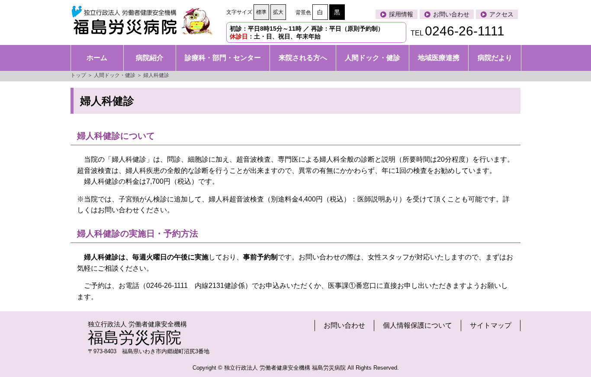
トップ (78, 75)
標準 (261, 12)
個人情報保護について (417, 325)
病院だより (495, 57)
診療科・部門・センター (223, 57)
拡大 (278, 12)
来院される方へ (303, 57)
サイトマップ (490, 325)
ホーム (97, 57)
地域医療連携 (438, 57)
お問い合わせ (344, 325)
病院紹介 (150, 57)
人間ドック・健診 (372, 57)
